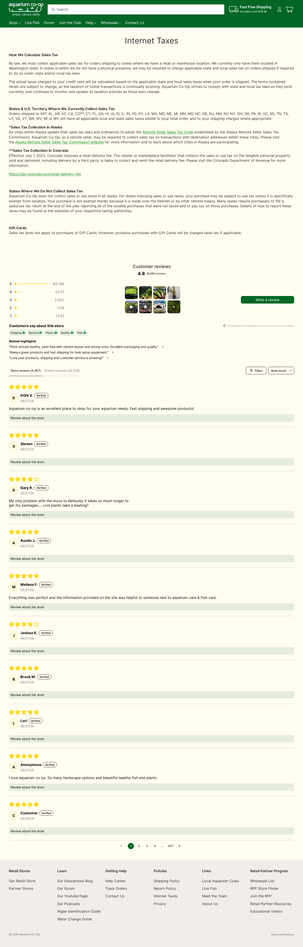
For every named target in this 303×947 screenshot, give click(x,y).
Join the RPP (261, 896)
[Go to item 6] (145, 306)
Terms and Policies (282, 934)
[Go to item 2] (145, 292)
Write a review (267, 300)
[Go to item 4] (173, 292)
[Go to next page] (180, 846)
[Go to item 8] (173, 306)
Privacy (160, 904)
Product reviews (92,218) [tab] (62, 370)
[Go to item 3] (159, 292)
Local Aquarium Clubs (220, 881)
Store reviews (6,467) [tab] (26, 370)
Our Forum (66, 888)
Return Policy (165, 888)
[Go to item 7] (159, 306)
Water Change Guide (74, 919)
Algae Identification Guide (79, 911)
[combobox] (131, 9)
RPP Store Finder (264, 888)
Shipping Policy (167, 881)
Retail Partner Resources (270, 904)
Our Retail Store (22, 881)
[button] (36, 284)
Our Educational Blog (75, 881)
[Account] (279, 9)
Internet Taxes (165, 896)
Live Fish (209, 888)
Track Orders (116, 888)
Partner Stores (21, 888)
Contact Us (114, 896)
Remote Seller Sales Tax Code (168, 132)
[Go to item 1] (131, 292)
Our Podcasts (68, 904)
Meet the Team (214, 896)
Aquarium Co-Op (29, 934)
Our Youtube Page (72, 896)
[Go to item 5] (131, 306)
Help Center (115, 881)
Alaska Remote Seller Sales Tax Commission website (59, 142)
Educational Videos (266, 911)
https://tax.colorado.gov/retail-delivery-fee (45, 174)
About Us (210, 904)
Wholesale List (262, 881)
